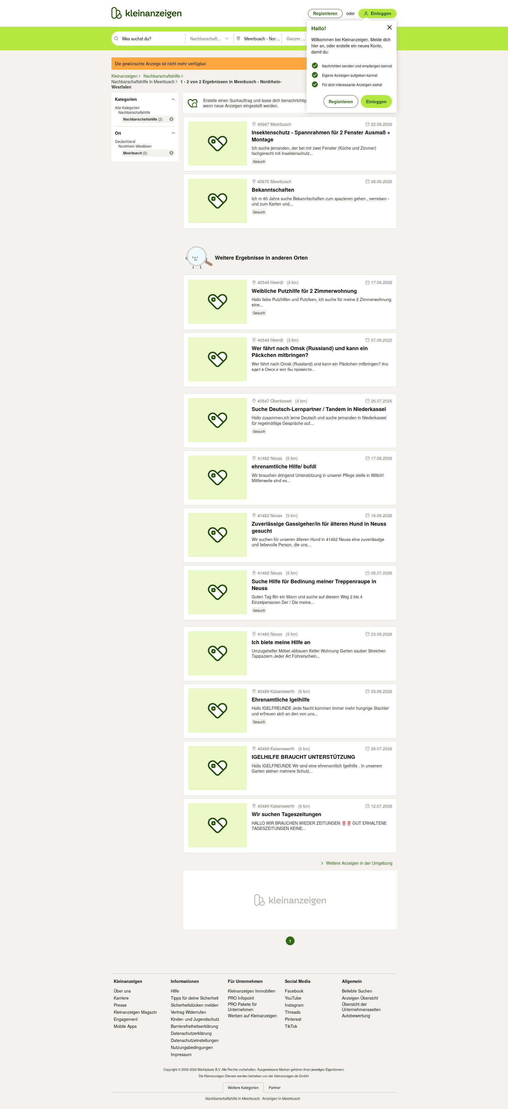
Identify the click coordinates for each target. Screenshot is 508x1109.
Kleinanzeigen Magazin (135, 1012)
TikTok (291, 1026)
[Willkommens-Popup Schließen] (389, 27)
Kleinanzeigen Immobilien (251, 991)
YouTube (293, 998)
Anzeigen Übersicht (360, 998)
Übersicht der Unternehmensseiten (361, 1006)
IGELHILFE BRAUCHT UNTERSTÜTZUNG (303, 757)
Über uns (122, 991)
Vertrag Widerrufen (188, 1012)
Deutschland (125, 141)
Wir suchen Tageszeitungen (286, 814)
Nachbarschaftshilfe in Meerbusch (232, 1098)
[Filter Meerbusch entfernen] (171, 153)
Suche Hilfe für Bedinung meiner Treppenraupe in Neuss (314, 585)
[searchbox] (153, 38)
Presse (120, 1005)
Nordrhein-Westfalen (135, 145)
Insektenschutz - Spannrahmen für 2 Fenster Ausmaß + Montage (321, 136)
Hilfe (175, 991)
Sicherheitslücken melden (194, 1005)
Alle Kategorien (127, 107)
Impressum (181, 1054)
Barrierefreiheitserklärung (194, 1026)
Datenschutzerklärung (191, 1033)
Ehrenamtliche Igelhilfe (281, 699)
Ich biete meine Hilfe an (281, 642)
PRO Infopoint (241, 998)
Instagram (294, 1005)
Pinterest (293, 1019)
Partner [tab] (274, 1087)
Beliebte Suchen (357, 991)
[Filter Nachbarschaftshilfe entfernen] (171, 119)
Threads (292, 1012)
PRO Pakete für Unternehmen (242, 1006)
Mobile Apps (125, 1026)
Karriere (121, 998)
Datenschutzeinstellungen (195, 1040)
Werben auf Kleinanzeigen (252, 1015)
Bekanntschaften (273, 189)
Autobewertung (356, 1015)
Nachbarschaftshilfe (134, 112)
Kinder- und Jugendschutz (195, 1019)
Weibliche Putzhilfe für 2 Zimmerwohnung (304, 291)
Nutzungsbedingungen (192, 1047)
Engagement (126, 1019)
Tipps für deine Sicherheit (194, 998)
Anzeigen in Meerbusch (281, 1098)
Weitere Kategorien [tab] (243, 1087)
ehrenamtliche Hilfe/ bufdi (284, 466)
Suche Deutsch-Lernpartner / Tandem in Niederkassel (319, 409)
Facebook (294, 991)
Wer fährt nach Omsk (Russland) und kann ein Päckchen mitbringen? (310, 352)
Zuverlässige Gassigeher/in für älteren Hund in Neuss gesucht (319, 527)
